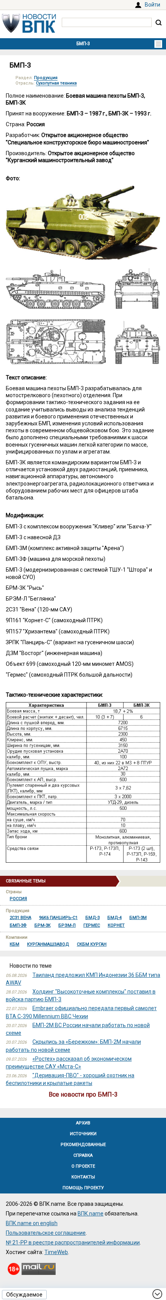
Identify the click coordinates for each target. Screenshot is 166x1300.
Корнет (116, 925)
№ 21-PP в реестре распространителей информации (73, 1242)
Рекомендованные (83, 1144)
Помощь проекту (83, 1187)
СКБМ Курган (92, 944)
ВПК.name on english (32, 1223)
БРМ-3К (42, 925)
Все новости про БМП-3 (83, 1094)
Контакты (83, 1177)
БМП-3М (138, 917)
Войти (152, 5)
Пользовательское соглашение (46, 1233)
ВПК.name (90, 1213)
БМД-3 (92, 917)
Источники (83, 1133)
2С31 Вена (20, 917)
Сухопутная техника (56, 83)
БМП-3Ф (18, 925)
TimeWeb (56, 1252)
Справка (83, 1155)
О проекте (83, 1166)
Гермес (91, 925)
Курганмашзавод (48, 944)
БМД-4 (114, 917)
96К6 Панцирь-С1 (58, 917)
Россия (18, 898)
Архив (83, 1123)
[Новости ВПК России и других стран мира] (29, 31)
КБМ (14, 944)
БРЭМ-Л (67, 925)
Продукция (46, 77)
